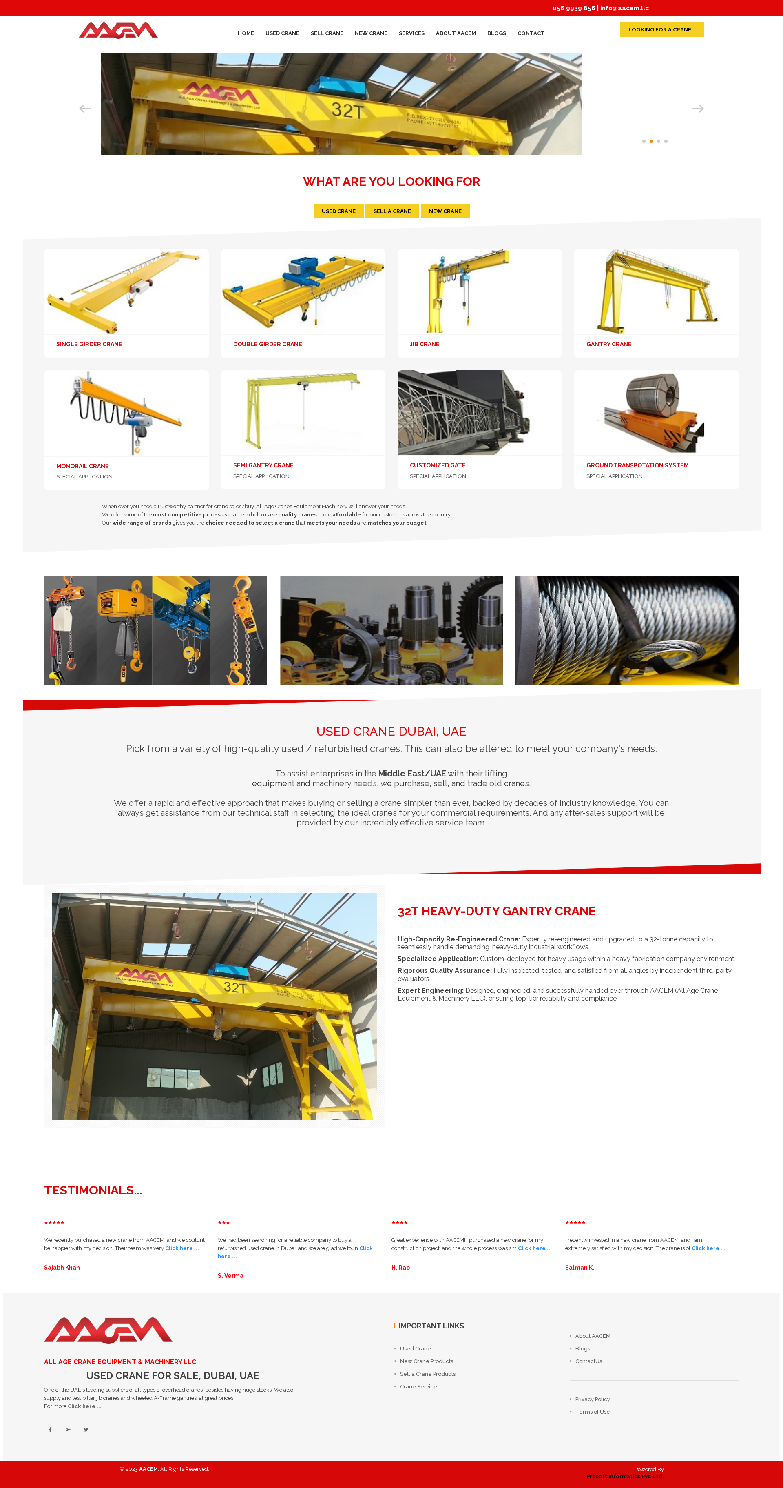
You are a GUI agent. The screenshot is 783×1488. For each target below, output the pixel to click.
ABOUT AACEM (456, 33)
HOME (246, 33)
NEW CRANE (371, 33)
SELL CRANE (327, 33)
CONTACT (531, 33)
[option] (391, 104)
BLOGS (496, 33)
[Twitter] (86, 1430)
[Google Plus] (68, 1430)
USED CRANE (282, 33)
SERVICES (412, 33)
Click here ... (182, 1248)
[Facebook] (50, 1430)
